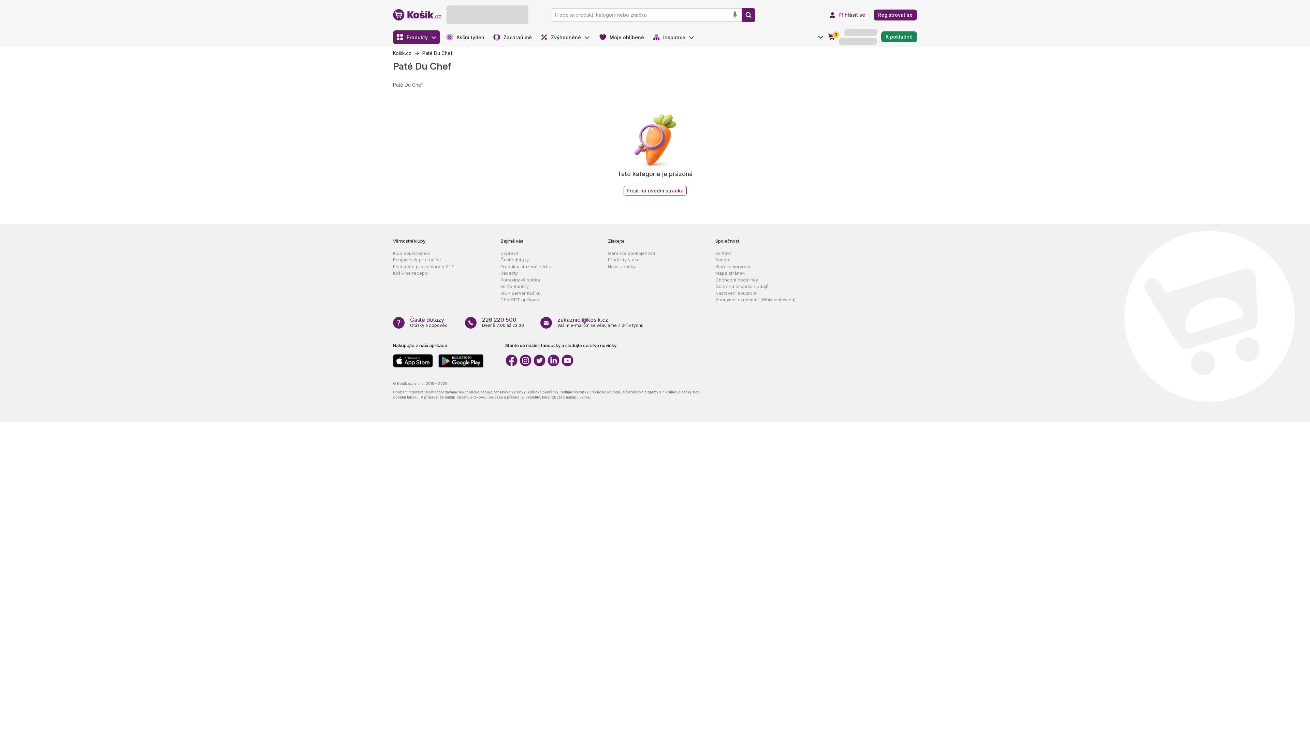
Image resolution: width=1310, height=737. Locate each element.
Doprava (509, 253)
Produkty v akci (624, 259)
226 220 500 (499, 319)
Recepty (509, 273)
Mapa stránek (730, 273)
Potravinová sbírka (520, 280)
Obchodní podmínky (736, 280)
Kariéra (723, 259)
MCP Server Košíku (520, 293)
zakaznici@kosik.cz (582, 319)
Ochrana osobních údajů (742, 286)
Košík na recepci (410, 273)
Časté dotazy (514, 259)
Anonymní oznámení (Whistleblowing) (755, 299)
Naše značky (622, 266)
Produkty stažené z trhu (525, 266)
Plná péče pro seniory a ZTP (423, 266)
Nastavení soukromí (736, 293)
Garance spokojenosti (631, 253)
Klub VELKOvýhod (412, 253)
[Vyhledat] (748, 15)
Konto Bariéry (514, 286)
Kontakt (723, 253)
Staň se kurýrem (732, 266)
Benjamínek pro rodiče (417, 259)
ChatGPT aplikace (519, 299)
